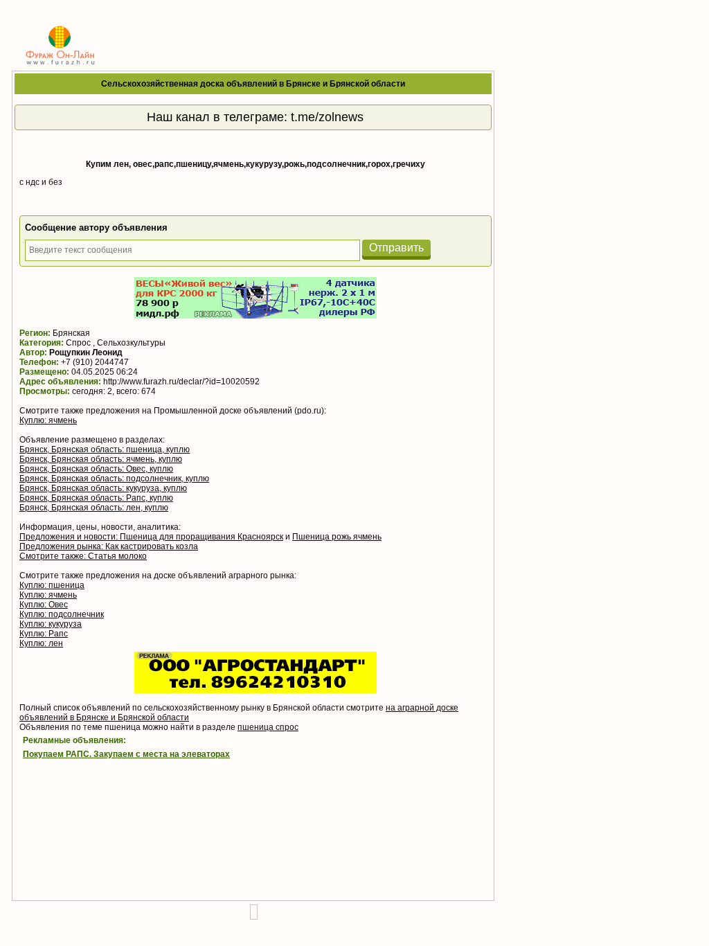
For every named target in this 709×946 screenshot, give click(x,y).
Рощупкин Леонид (86, 352)
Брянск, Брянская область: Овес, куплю (96, 469)
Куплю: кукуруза (50, 624)
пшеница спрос (267, 727)
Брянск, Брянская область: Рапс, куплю (96, 498)
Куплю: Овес (43, 604)
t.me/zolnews (327, 117)
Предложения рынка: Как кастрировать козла (108, 546)
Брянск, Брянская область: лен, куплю (93, 507)
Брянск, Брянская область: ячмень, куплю (100, 459)
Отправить (396, 247)
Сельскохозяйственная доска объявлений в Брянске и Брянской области (253, 84)
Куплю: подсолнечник (61, 614)
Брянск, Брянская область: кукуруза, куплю (103, 488)
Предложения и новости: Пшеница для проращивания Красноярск (151, 537)
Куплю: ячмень (48, 420)
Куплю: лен (41, 643)
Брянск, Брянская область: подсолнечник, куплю (114, 478)
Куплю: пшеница (51, 585)
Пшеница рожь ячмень (337, 537)
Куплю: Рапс (43, 634)
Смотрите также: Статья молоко (83, 556)
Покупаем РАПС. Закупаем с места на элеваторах (126, 754)
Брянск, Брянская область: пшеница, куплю (104, 449)
